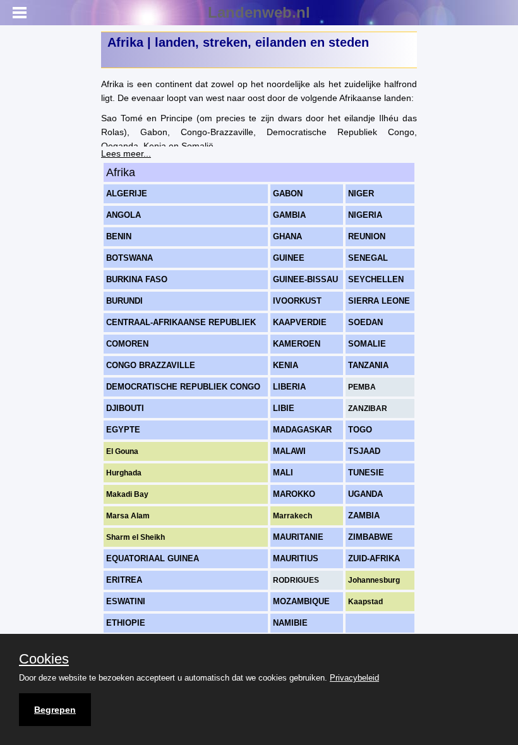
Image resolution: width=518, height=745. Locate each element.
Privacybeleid (354, 677)
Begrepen (55, 710)
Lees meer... (126, 153)
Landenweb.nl (259, 12)
